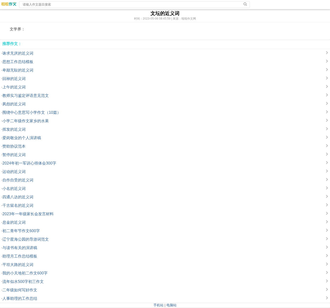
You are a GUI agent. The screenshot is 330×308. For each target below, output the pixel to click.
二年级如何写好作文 (19, 290)
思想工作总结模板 (17, 62)
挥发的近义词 (14, 129)
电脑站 (171, 305)
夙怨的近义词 (14, 104)
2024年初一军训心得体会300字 (29, 163)
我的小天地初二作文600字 (25, 273)
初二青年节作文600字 (21, 231)
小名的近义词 (14, 188)
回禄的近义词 (14, 79)
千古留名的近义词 (17, 205)
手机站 (158, 305)
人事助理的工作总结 (19, 298)
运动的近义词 (14, 172)
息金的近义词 (14, 222)
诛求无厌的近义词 (17, 53)
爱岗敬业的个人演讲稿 (21, 138)
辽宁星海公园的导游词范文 (25, 239)
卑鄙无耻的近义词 (17, 70)
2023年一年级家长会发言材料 (28, 214)
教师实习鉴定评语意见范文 (25, 95)
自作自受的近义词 (17, 180)
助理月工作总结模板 (19, 256)
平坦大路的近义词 (17, 265)
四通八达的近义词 (17, 197)
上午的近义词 (14, 87)
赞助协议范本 (14, 146)
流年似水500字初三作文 (23, 281)
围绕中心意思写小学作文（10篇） (31, 112)
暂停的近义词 (14, 155)
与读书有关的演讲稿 (19, 248)
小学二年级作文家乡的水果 (25, 121)
